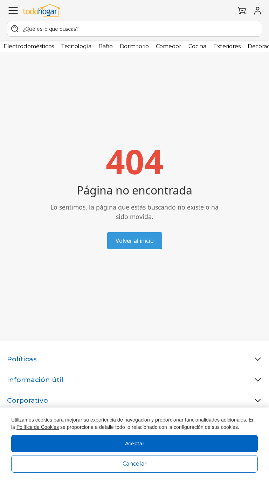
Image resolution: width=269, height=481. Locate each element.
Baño (105, 46)
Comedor (168, 46)
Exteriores (227, 46)
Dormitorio (134, 46)
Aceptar (134, 443)
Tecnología (76, 46)
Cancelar (135, 463)
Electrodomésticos (29, 46)
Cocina (197, 46)
